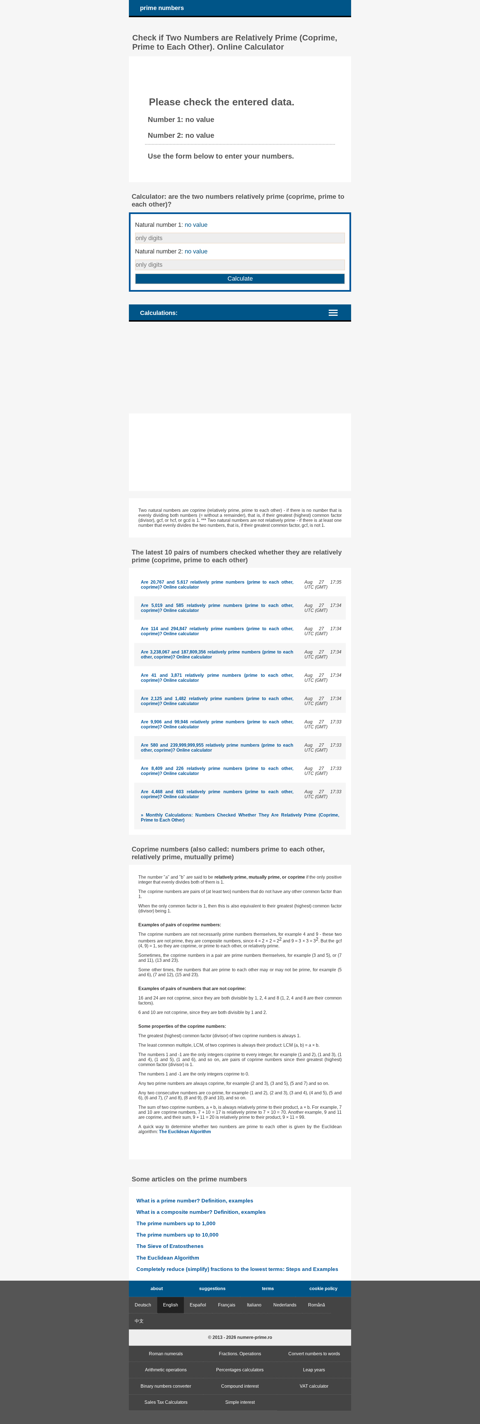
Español (198, 1305)
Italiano (254, 1305)
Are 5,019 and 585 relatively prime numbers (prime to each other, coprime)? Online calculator (217, 608)
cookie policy (323, 1288)
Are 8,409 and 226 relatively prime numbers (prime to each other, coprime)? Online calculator (217, 771)
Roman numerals (166, 1353)
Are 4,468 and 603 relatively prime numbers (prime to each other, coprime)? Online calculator (217, 794)
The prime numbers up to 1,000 (176, 1223)
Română (316, 1305)
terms (268, 1288)
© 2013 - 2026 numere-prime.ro (240, 1337)
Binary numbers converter (166, 1386)
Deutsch (143, 1305)
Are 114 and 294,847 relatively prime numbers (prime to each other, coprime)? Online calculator (217, 631)
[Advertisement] (240, 367)
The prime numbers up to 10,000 (177, 1235)
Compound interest (240, 1386)
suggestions (212, 1288)
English (170, 1305)
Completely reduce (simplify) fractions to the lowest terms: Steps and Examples (237, 1269)
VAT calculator (314, 1386)
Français (226, 1305)
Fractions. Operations (240, 1353)
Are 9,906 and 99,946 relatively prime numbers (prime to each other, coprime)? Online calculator (217, 724)
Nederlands (284, 1305)
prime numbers (162, 7)
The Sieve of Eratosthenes (170, 1246)
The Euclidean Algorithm (185, 1131)
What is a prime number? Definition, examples (194, 1201)
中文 (139, 1321)
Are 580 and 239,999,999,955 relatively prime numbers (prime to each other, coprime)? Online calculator (217, 747)
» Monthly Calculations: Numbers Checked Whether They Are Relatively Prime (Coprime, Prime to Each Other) (240, 817)
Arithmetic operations (166, 1369)
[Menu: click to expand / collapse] (336, 312)
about (157, 1288)
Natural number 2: (171, 251)
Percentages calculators (240, 1369)
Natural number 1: (171, 224)
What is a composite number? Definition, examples (201, 1212)
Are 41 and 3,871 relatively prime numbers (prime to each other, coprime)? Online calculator (217, 678)
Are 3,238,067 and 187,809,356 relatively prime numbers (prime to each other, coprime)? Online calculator (217, 654)
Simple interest (240, 1402)
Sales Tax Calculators (166, 1402)
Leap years (314, 1369)
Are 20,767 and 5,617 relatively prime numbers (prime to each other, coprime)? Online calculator (217, 584)
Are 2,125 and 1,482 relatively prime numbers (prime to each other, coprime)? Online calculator (217, 701)
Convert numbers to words (314, 1353)
